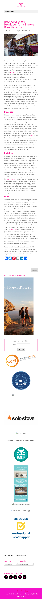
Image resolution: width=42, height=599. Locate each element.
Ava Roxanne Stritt (12, 31)
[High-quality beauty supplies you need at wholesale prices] (21, 504)
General (31, 31)
